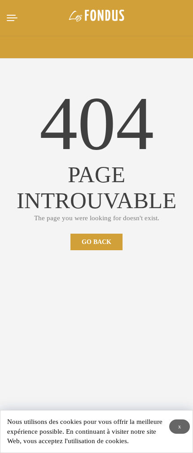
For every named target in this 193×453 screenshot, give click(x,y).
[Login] (144, 47)
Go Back (96, 242)
